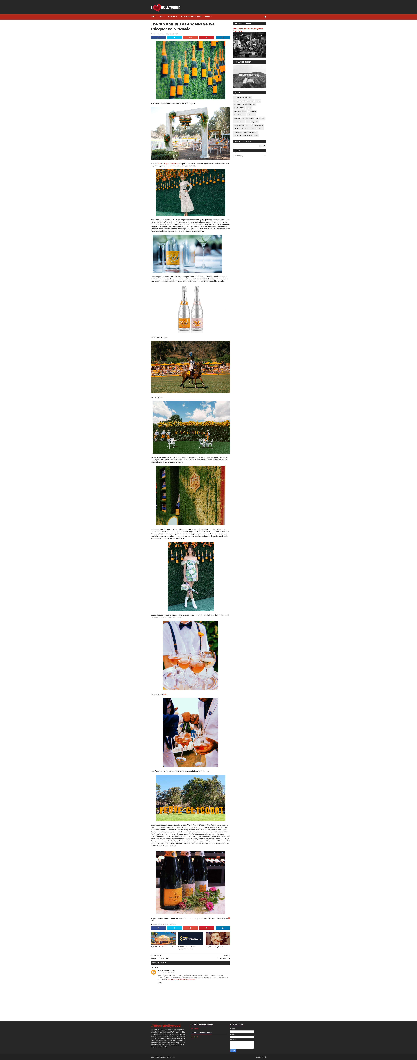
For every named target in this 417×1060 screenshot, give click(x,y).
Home (153, 17)
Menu (161, 17)
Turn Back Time (257, 129)
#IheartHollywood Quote (191, 17)
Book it (258, 101)
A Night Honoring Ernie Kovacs (216, 947)
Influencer (251, 115)
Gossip (249, 108)
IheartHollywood (239, 115)
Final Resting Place (249, 104)
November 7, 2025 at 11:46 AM (167, 973)
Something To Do (170, 924)
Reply (159, 982)
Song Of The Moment (241, 125)
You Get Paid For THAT (250, 136)
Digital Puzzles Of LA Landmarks (162, 947)
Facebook (194, 1037)
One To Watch (239, 122)
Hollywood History (240, 111)
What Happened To (250, 132)
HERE (165, 694)
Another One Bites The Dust (243, 101)
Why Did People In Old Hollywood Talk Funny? (248, 29)
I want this (252, 111)
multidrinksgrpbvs (166, 971)
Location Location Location (255, 118)
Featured (237, 104)
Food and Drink (158, 924)
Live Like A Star (239, 118)
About (207, 17)
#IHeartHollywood (166, 1026)
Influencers (172, 17)
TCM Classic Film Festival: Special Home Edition (187, 948)
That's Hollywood (257, 125)
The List (237, 129)
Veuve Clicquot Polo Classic (168, 164)
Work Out (237, 136)
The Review (246, 129)
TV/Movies (238, 132)
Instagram (195, 1029)
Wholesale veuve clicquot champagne (181, 979)
